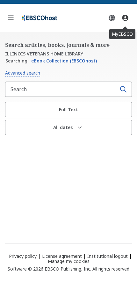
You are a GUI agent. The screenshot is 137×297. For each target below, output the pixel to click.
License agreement (62, 256)
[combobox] (61, 89)
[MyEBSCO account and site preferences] (125, 18)
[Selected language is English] (112, 18)
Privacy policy (23, 256)
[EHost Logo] (39, 18)
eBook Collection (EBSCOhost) (51, 61)
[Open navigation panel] (11, 18)
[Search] (123, 89)
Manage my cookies (69, 261)
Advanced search (22, 73)
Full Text (68, 109)
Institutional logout (107, 256)
